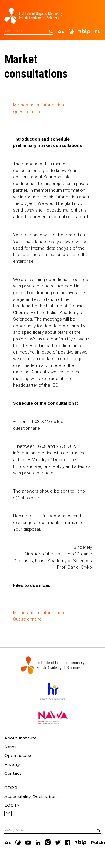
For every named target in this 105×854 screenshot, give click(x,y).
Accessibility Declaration (30, 796)
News (10, 746)
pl (98, 31)
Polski (98, 842)
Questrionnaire (27, 111)
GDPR (10, 787)
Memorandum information (38, 105)
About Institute (20, 738)
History (12, 764)
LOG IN (12, 805)
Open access (18, 755)
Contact (13, 773)
